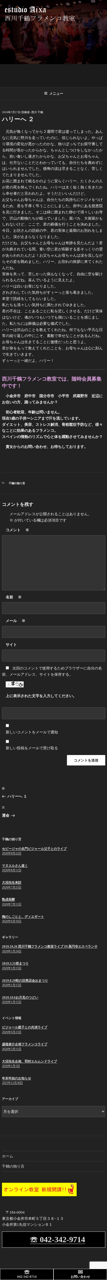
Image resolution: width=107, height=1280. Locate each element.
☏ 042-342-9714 (57, 1239)
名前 (14, 597)
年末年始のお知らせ (16, 1078)
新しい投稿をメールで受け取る (32, 748)
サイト (11, 645)
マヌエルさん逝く (15, 865)
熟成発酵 (8, 899)
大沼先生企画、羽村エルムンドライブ (29, 1061)
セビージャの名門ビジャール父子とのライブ (34, 849)
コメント (17, 530)
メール (15, 621)
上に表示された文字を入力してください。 (41, 696)
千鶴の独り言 (17, 483)
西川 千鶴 (37, 112)
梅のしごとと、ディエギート (23, 916)
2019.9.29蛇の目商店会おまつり (25, 980)
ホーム (7, 1156)
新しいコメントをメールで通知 (32, 732)
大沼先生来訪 (11, 882)
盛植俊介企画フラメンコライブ (24, 1044)
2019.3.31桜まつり (15, 963)
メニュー (56, 93)
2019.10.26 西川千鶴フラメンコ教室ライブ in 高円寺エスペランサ (50, 946)
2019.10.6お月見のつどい (20, 997)
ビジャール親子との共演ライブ (24, 1027)
